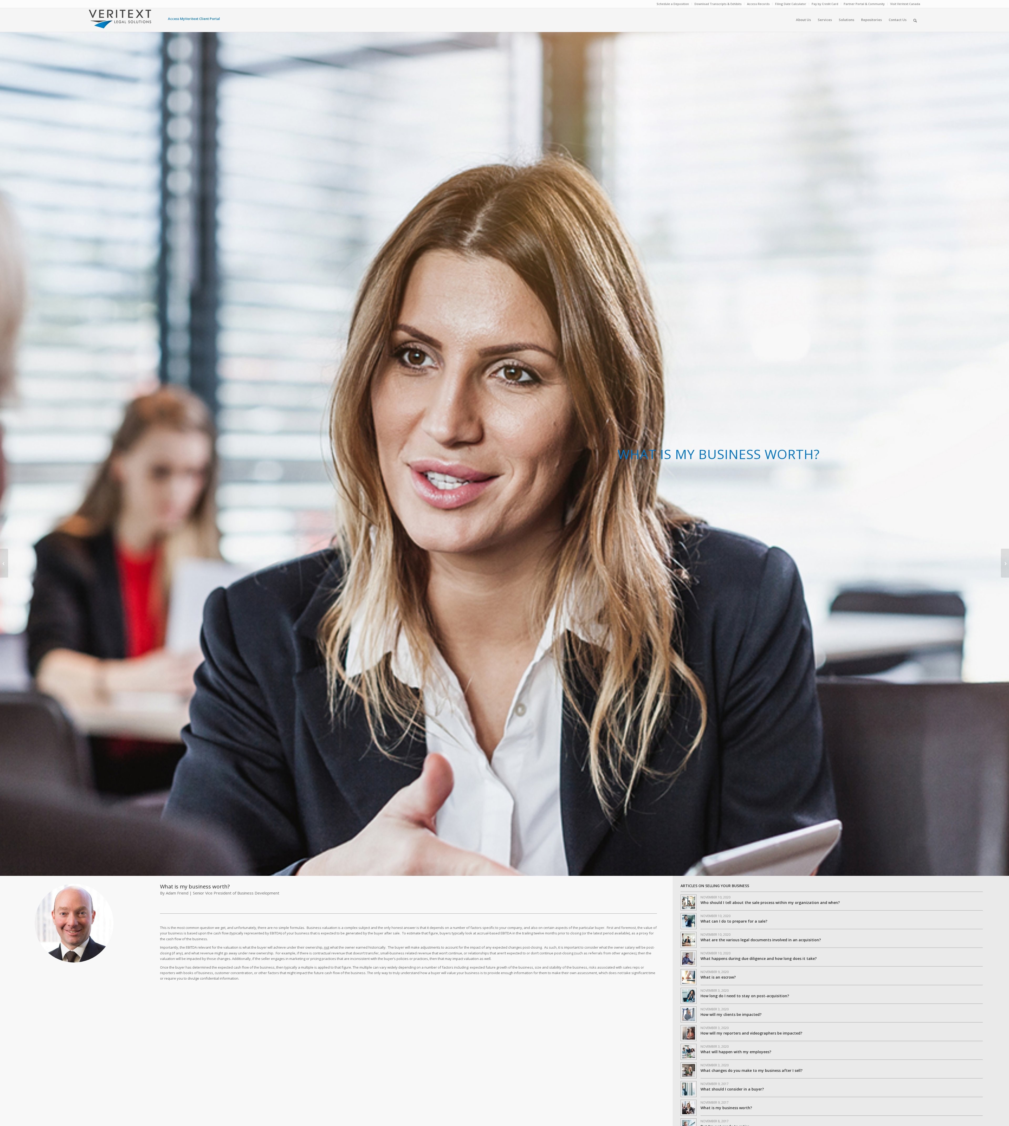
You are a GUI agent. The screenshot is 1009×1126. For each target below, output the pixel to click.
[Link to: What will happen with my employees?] (688, 1051)
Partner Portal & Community (864, 4)
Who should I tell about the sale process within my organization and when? (770, 902)
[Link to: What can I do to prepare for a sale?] (688, 921)
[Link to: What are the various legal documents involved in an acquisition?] (688, 939)
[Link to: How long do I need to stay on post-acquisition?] (688, 995)
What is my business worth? (726, 1107)
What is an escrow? (718, 977)
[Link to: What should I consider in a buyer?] (688, 1089)
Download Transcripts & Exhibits (718, 4)
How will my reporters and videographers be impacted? (751, 1033)
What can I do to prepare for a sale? (734, 921)
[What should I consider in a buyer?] (1005, 563)
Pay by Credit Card (825, 4)
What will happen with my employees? (736, 1051)
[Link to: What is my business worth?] (688, 1107)
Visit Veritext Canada (905, 4)
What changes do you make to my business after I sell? (751, 1070)
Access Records (758, 4)
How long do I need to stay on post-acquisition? (745, 995)
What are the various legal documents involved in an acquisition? (761, 939)
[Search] (915, 19)
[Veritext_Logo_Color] (120, 21)
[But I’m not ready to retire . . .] (4, 563)
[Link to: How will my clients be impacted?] (688, 1014)
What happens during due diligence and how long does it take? (759, 958)
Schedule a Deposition (673, 4)
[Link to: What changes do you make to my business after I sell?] (688, 1070)
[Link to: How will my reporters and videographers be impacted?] (688, 1033)
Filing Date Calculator (790, 4)
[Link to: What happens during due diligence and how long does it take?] (688, 958)
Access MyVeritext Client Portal (194, 18)
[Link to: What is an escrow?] (688, 977)
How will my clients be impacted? (731, 1014)
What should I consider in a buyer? (732, 1089)
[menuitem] (673, 4)
